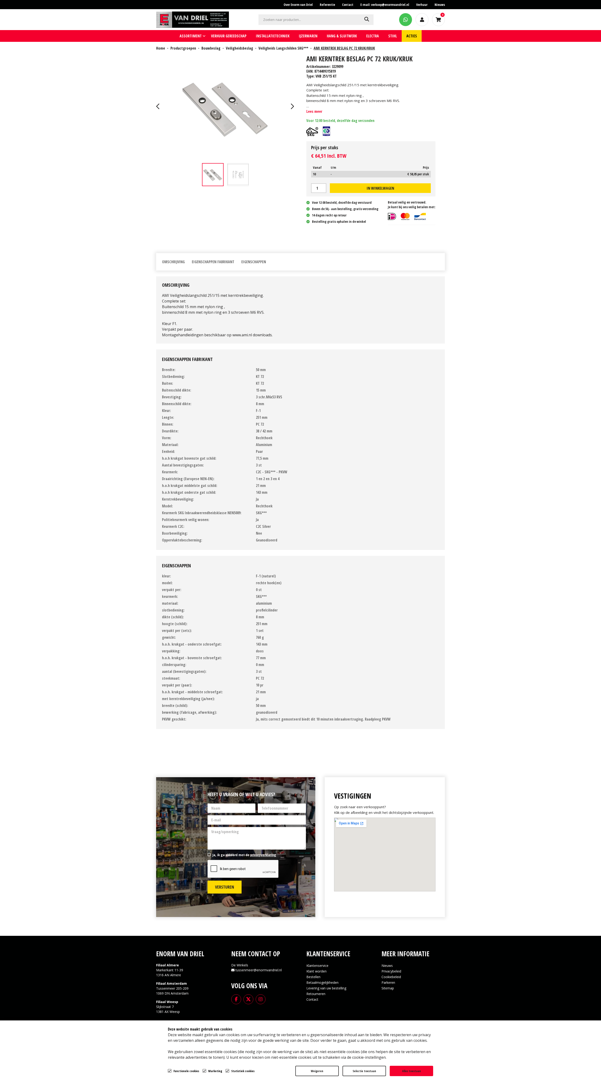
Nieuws (387, 965)
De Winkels (239, 965)
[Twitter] (248, 999)
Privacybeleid (391, 971)
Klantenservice (317, 965)
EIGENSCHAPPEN (253, 261)
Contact (312, 999)
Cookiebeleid (391, 977)
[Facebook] (236, 999)
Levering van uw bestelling (326, 988)
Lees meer (314, 111)
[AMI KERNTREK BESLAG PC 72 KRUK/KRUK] (225, 107)
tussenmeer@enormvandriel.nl (258, 970)
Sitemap (387, 988)
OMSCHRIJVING (173, 261)
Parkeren (388, 982)
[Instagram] (260, 999)
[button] (158, 107)
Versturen (224, 887)
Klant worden (316, 971)
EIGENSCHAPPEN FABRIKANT (213, 261)
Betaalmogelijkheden (322, 982)
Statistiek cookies (242, 1071)
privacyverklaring (263, 854)
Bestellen (313, 977)
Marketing (215, 1071)
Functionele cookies (186, 1071)
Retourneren (315, 994)
